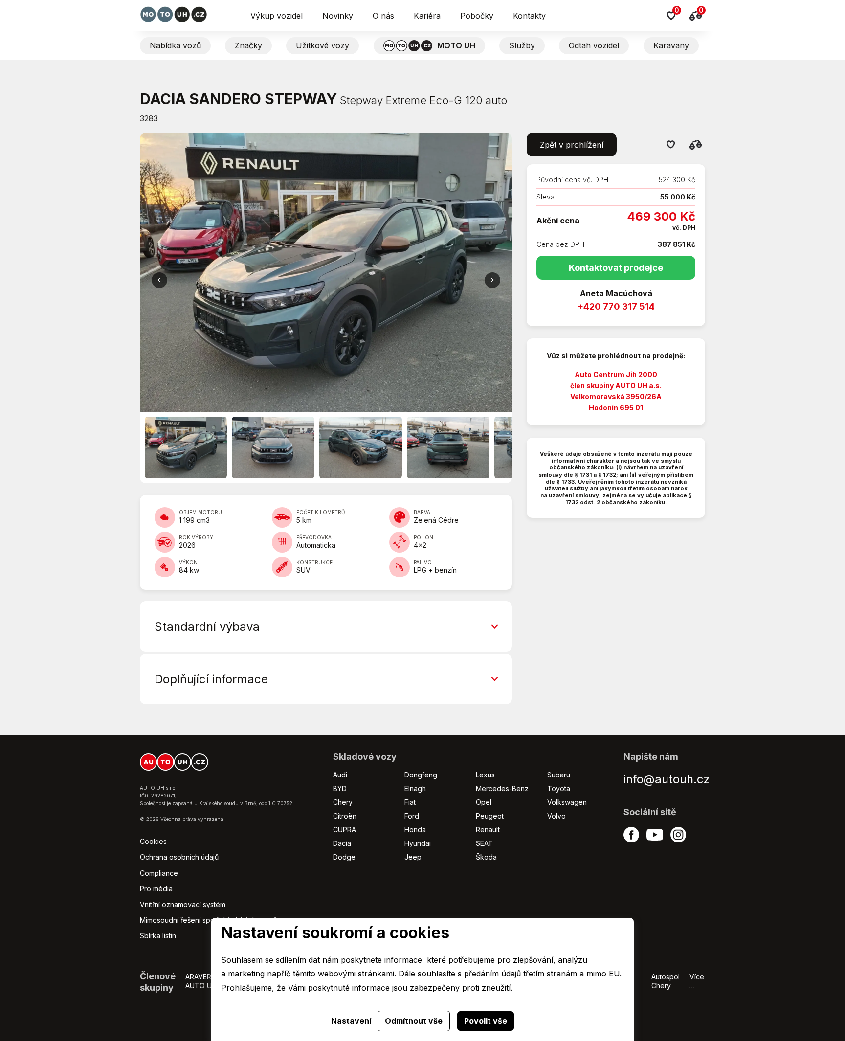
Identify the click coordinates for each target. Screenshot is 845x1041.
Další (159, 280)
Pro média (156, 889)
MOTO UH (456, 45)
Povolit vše (485, 1021)
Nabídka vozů (175, 45)
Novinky (337, 16)
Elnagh (415, 788)
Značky (248, 45)
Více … (696, 981)
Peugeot (490, 816)
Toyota (558, 788)
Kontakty (529, 16)
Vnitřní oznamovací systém (182, 904)
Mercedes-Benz (502, 788)
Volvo (556, 816)
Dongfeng (420, 775)
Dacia (342, 843)
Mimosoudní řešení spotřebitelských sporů (208, 920)
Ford (411, 816)
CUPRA (344, 829)
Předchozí (492, 280)
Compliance (159, 873)
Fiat (410, 802)
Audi (340, 775)
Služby (522, 45)
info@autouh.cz (666, 779)
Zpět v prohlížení (571, 145)
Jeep (413, 857)
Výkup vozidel (276, 16)
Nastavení (351, 1021)
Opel (483, 802)
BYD (340, 788)
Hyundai (417, 843)
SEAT (484, 843)
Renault (488, 829)
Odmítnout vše (414, 1021)
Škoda (486, 857)
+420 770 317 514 (616, 306)
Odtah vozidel (594, 45)
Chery (343, 802)
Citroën (344, 816)
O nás (383, 16)
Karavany (671, 45)
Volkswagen (567, 802)
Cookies (153, 841)
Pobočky (476, 16)
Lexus (485, 775)
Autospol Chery (665, 981)
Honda (415, 829)
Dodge (344, 857)
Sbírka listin (158, 935)
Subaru (558, 775)
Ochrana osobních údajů (179, 857)
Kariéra (427, 16)
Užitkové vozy (322, 45)
